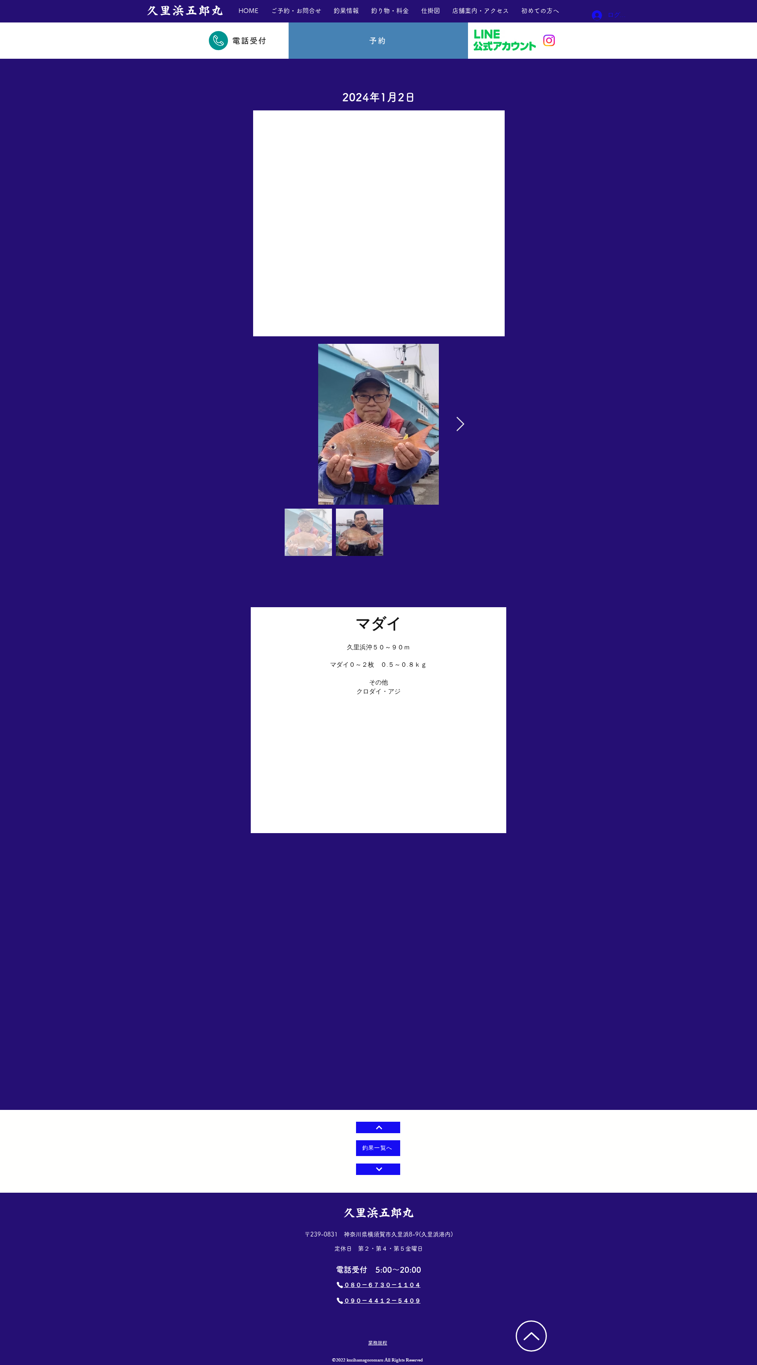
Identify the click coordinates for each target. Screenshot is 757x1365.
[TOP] (531, 1336)
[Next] (378, 1169)
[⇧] (378, 1127)
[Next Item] (460, 424)
